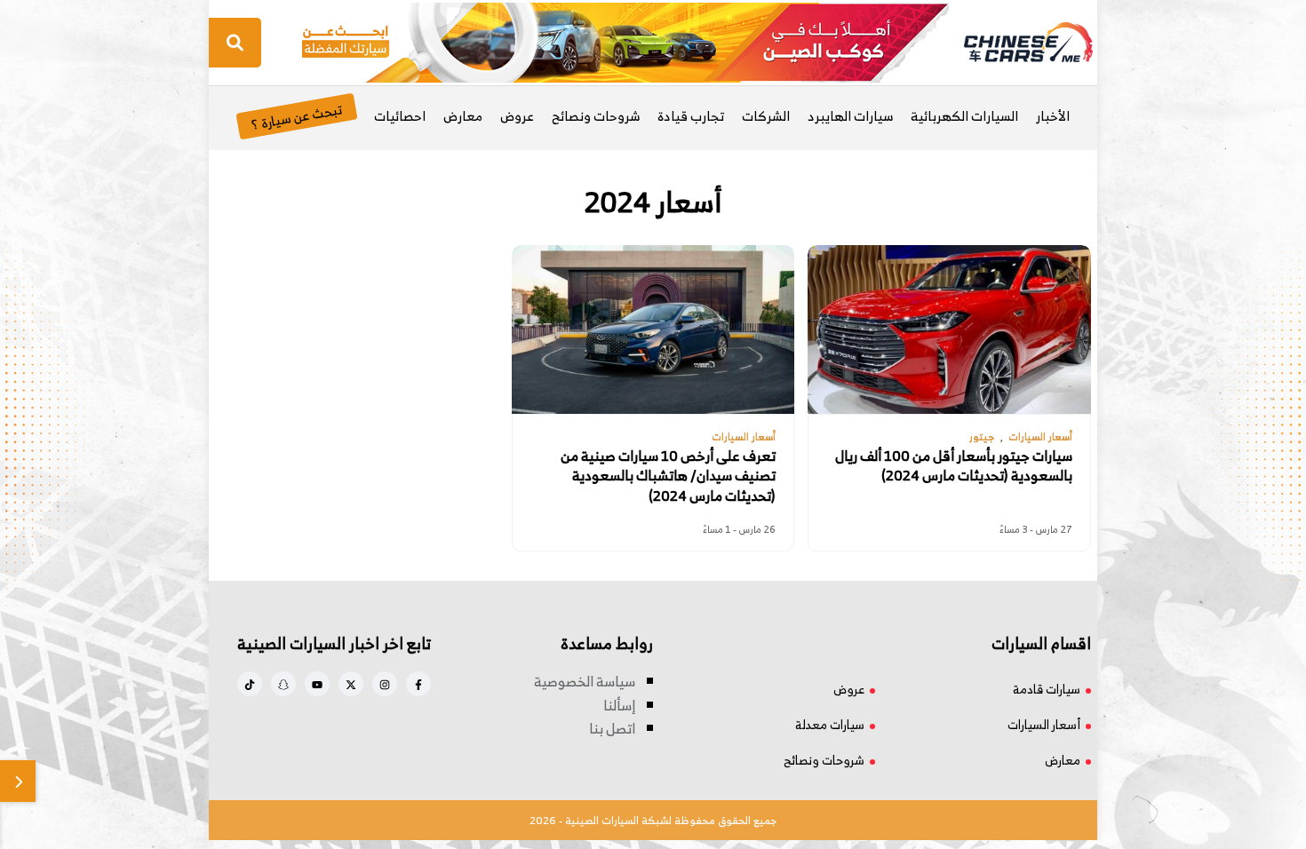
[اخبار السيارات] (1013, 42)
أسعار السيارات (1043, 724)
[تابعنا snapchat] (283, 683)
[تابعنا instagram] (384, 683)
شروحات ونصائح (596, 116)
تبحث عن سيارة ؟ (296, 116)
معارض (462, 116)
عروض (517, 116)
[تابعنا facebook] (418, 683)
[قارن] (18, 781)
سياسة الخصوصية (584, 681)
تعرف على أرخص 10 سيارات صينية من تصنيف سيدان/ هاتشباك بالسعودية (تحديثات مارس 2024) (668, 475)
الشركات (766, 116)
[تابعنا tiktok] (249, 683)
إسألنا (619, 705)
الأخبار (1053, 116)
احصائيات (400, 116)
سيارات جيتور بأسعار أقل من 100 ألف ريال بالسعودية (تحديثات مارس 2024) (953, 465)
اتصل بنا (612, 728)
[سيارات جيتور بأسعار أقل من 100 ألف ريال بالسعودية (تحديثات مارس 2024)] (949, 329)
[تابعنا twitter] (350, 683)
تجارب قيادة (690, 116)
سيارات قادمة (1046, 689)
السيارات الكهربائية (964, 116)
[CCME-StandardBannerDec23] (625, 40)
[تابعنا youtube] (317, 683)
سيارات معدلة (829, 724)
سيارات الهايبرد (850, 116)
